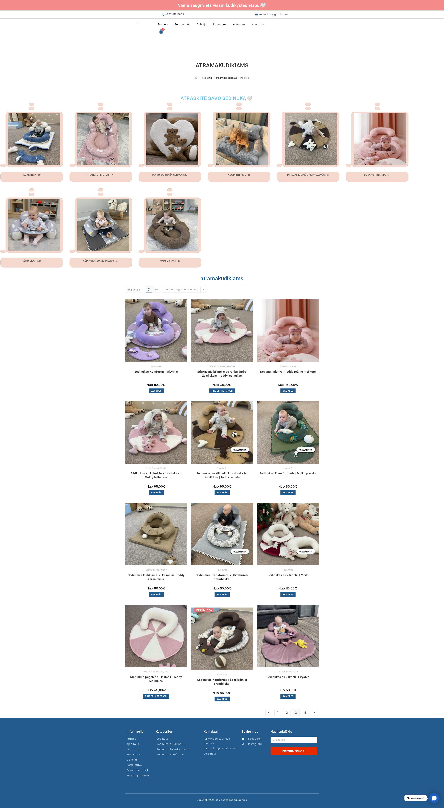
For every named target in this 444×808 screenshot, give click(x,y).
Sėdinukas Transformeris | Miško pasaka (287, 473)
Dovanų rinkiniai (288, 366)
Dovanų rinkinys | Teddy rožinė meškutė (288, 371)
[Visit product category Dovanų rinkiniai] (377, 104)
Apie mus (239, 24)
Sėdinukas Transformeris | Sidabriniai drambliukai (222, 577)
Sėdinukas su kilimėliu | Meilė (288, 575)
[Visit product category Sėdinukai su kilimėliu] (100, 189)
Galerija (201, 24)
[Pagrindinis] (196, 77)
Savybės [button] (288, 390)
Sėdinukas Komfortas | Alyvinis (156, 371)
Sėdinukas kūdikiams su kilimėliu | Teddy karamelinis (156, 577)
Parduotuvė (182, 24)
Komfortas (222, 674)
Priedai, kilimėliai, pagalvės (222, 366)
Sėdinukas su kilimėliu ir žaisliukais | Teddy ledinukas (156, 475)
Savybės (156, 390)
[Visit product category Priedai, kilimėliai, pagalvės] (308, 104)
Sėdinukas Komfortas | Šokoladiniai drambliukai (222, 681)
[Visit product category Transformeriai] (100, 104)
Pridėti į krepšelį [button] (222, 390)
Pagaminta (156, 366)
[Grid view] (149, 289)
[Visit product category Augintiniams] (239, 104)
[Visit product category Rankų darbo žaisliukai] (169, 104)
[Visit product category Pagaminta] (31, 104)
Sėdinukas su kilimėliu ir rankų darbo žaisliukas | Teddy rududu (222, 475)
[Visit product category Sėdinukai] (31, 189)
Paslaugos (219, 24)
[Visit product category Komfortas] (169, 189)
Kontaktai (258, 24)
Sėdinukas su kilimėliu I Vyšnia (288, 677)
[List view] (156, 289)
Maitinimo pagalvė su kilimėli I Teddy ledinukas (156, 679)
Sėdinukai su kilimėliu (156, 468)
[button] (434, 798)
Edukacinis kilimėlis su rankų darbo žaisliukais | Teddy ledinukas (222, 373)
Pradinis (163, 24)
